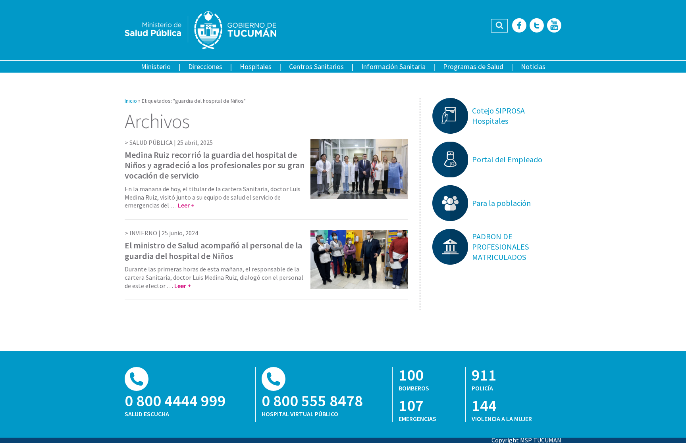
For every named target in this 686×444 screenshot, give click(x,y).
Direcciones (205, 66)
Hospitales (256, 66)
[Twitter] (537, 26)
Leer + (186, 205)
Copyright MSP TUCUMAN (526, 440)
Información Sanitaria (393, 66)
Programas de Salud (473, 66)
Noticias (533, 66)
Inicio (131, 100)
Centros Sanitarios (316, 66)
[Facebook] (519, 26)
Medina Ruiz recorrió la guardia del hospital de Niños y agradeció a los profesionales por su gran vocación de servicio (214, 165)
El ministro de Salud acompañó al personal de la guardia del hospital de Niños (213, 250)
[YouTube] (554, 26)
